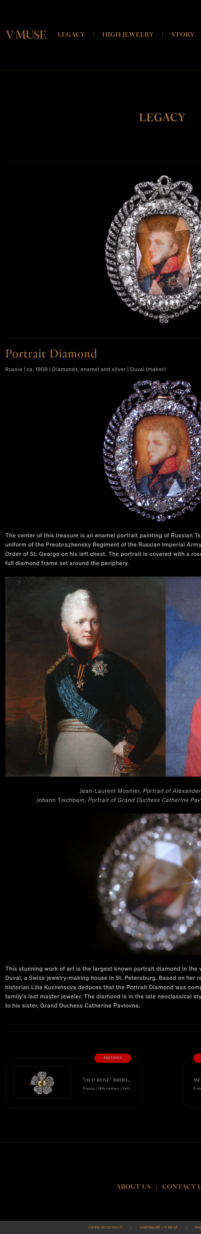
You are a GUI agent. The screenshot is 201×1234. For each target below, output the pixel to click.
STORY (183, 34)
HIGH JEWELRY (128, 34)
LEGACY (71, 34)
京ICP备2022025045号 (105, 1227)
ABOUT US (133, 1186)
